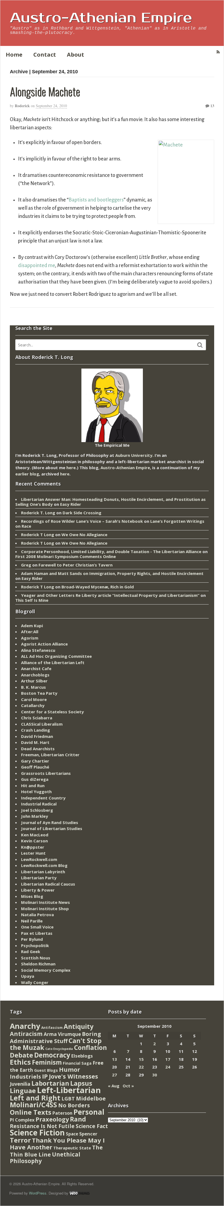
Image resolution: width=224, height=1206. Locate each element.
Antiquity (78, 1026)
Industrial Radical (39, 804)
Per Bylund (32, 939)
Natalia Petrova (37, 914)
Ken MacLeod (34, 834)
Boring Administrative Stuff (55, 1037)
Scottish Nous (35, 957)
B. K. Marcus (33, 687)
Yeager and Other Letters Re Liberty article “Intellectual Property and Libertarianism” (110, 595)
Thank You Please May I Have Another (57, 1143)
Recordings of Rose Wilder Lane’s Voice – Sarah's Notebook (82, 521)
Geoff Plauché (35, 767)
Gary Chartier (35, 761)
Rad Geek (30, 951)
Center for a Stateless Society (52, 711)
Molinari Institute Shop (45, 908)
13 (211, 106)
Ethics (20, 1062)
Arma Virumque (62, 1034)
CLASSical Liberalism (42, 724)
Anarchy (25, 1026)
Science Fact (92, 1126)
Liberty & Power (38, 890)
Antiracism (26, 1034)
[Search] (200, 345)
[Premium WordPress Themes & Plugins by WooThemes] (79, 1193)
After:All (29, 631)
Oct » (128, 1085)
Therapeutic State (72, 1147)
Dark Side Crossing (82, 512)
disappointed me (36, 265)
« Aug (113, 1085)
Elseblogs (82, 1056)
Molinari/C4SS (33, 1104)
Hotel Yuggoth (36, 791)
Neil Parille (32, 921)
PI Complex (22, 1120)
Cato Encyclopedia (59, 1049)
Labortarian (50, 1083)
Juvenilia (20, 1084)
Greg (26, 565)
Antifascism (52, 1027)
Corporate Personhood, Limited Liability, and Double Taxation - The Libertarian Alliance (111, 551)
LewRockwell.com (39, 859)
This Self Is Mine (31, 600)
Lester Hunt (33, 853)
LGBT (68, 1098)
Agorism (29, 638)
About (75, 54)
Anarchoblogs (35, 675)
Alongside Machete (45, 91)
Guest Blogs (46, 1070)
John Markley (34, 816)
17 (167, 1059)
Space (72, 1134)
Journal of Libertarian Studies (51, 828)
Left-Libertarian (69, 1090)
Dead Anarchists (38, 748)
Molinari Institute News (45, 902)
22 (141, 1067)
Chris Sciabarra (36, 717)
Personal (88, 1112)
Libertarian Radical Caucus (48, 884)
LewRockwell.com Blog (44, 865)
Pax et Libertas (36, 933)
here (71, 467)
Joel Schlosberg (37, 810)
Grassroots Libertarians (46, 773)
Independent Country (43, 798)
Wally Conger (34, 982)
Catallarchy (33, 705)
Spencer (88, 1134)
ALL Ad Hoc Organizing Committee (56, 656)
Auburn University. (134, 455)
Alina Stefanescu (38, 650)
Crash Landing (35, 730)
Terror (20, 1139)
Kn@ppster (32, 847)
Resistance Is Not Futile (42, 1126)
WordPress (37, 1193)
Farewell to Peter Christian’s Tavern (76, 565)
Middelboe (91, 1098)
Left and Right (35, 1097)
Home (14, 54)
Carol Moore (34, 699)
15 (141, 1059)
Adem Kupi (32, 625)
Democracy (52, 1054)
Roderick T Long (37, 534)
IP (45, 1076)
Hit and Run (33, 785)
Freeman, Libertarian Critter (50, 754)
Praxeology (52, 1119)
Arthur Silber (34, 681)
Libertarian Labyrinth (43, 871)
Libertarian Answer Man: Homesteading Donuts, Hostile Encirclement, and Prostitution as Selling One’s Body (110, 502)
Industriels (25, 1076)
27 (114, 1074)
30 (154, 1074)
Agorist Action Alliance (44, 644)
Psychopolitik (35, 945)
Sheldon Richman (38, 963)
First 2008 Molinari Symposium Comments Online (65, 556)
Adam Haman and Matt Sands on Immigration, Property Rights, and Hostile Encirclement (112, 573)
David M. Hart (35, 742)
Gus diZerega (34, 779)
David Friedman (37, 736)
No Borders (74, 1105)
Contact (44, 54)
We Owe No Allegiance (84, 534)
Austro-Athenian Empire (101, 18)
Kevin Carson (34, 840)
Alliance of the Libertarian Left (52, 662)
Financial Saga (77, 1063)
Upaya (27, 976)
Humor (69, 1069)
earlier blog (27, 474)
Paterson (62, 1113)
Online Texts (30, 1112)
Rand (78, 1119)
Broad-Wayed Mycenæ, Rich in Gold (97, 586)
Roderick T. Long (38, 512)
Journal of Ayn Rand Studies (49, 822)
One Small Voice (37, 927)
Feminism (47, 1062)
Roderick (22, 106)
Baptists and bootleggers (96, 200)
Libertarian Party (39, 877)
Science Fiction (37, 1132)
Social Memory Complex (45, 970)
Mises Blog (32, 896)
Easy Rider (70, 504)
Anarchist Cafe (36, 668)
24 (167, 1067)
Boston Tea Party (39, 693)
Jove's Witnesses (73, 1076)
